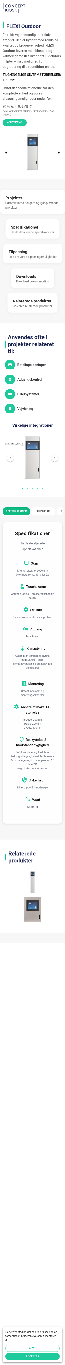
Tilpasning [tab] (43, 511)
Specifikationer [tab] (16, 511)
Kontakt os (15, 122)
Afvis (32, 1348)
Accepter (32, 1356)
